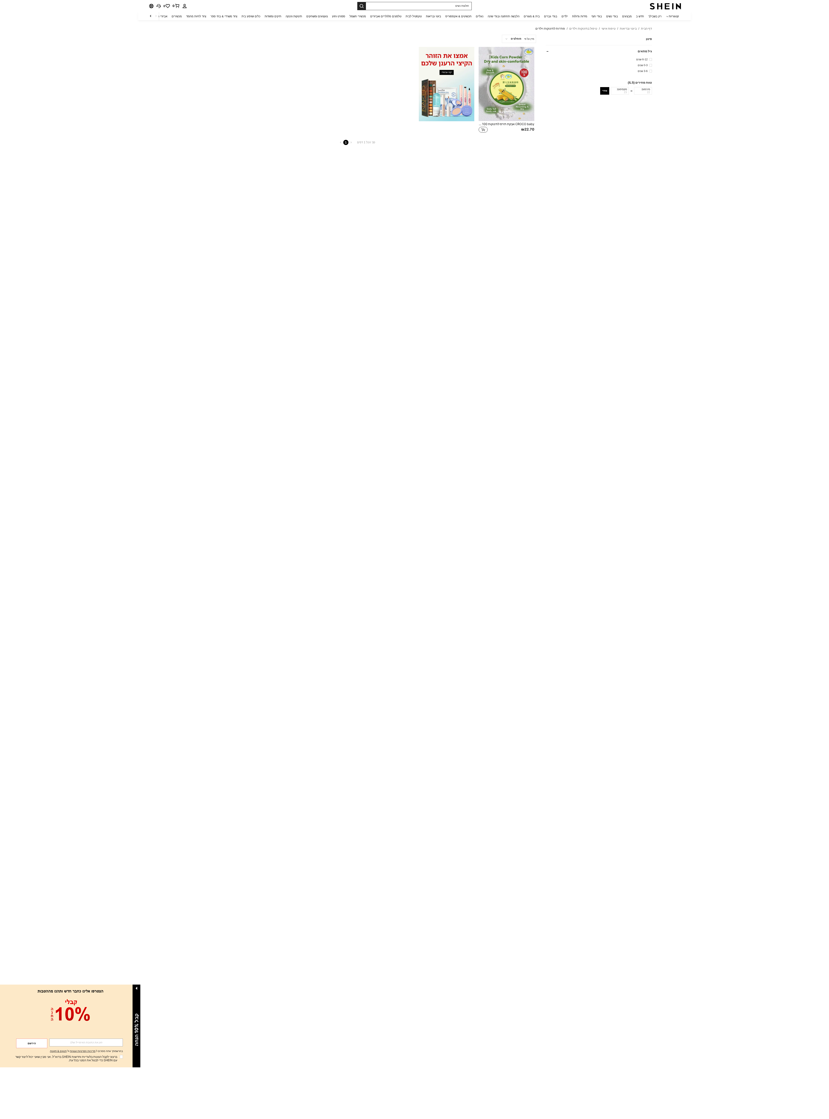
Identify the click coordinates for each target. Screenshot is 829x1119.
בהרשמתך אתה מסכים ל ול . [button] (86, 1051)
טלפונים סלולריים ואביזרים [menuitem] (385, 16)
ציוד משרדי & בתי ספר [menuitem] (223, 16)
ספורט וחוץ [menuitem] (338, 16)
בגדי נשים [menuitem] (612, 16)
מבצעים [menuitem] (627, 16)
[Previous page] (351, 142)
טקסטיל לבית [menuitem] (414, 16)
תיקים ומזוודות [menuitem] (273, 16)
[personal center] (184, 6)
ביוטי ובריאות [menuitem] (433, 16)
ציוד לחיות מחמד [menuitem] (196, 16)
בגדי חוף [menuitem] (597, 16)
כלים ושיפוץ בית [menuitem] (251, 16)
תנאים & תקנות (58, 1051)
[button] (158, 6)
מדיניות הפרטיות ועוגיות (82, 1051)
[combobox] (519, 39)
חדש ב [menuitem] (640, 16)
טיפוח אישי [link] (608, 28)
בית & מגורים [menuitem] (532, 16)
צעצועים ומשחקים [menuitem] (317, 16)
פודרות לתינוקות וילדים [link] (550, 28)
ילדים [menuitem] (565, 16)
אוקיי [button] (604, 90)
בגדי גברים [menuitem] (550, 16)
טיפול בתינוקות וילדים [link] (583, 28)
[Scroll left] (155, 16)
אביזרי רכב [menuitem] (161, 16)
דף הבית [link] (646, 28)
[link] (176, 5)
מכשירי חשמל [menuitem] (358, 16)
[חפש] (361, 6)
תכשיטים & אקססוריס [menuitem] (458, 16)
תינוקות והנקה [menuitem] (294, 16)
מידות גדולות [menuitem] (579, 16)
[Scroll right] (150, 16)
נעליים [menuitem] (479, 16)
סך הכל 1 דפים (366, 142)
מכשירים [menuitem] (177, 16)
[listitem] (506, 90)
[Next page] (340, 142)
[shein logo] (665, 6)
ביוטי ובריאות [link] (628, 28)
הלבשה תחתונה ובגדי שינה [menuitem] (503, 16)
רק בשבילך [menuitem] (654, 16)
